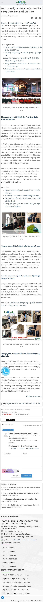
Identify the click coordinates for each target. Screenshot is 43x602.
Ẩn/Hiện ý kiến (8, 430)
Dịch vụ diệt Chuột (9, 559)
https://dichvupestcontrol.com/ (25, 540)
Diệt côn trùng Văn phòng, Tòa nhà (16, 582)
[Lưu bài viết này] (40, 18)
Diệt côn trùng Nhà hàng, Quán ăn (15, 590)
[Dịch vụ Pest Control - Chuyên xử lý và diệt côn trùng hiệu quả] (21, 3)
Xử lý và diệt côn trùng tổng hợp (15, 575)
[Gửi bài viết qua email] (32, 18)
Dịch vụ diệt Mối (8, 563)
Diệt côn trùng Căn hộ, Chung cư (15, 579)
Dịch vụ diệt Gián (9, 555)
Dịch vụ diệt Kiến (9, 551)
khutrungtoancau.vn (34, 396)
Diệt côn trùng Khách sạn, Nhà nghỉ (16, 593)
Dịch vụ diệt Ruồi (9, 566)
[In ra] (36, 18)
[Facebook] (2, 597)
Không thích (33, 448)
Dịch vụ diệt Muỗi (9, 548)
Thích (21, 448)
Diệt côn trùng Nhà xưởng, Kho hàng (16, 586)
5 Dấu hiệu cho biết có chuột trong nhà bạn (22, 196)
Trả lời (13, 448)
